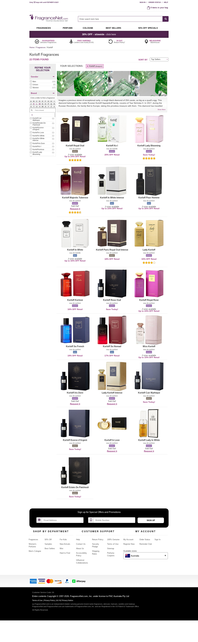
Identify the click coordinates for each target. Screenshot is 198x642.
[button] (33, 104)
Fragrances (41, 47)
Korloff (95, 66)
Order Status (154, 2)
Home (31, 47)
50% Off (48, 539)
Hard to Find (65, 553)
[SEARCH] (166, 19)
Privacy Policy (49, 600)
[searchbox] (120, 19)
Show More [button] (162, 109)
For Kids (63, 539)
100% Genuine (113, 539)
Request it (75, 209)
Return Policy (97, 539)
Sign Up (151, 520)
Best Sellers (50, 548)
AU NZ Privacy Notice (64, 600)
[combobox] (123, 19)
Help (166, 2)
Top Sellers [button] (155, 59)
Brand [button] (34, 93)
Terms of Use (112, 544)
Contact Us (81, 544)
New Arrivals (65, 544)
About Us (80, 548)
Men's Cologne (35, 551)
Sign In (143, 2)
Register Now (129, 544)
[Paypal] (67, 581)
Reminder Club (145, 544)
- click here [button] (99, 34)
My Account (128, 539)
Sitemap (110, 548)
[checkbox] (42, 81)
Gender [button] (34, 76)
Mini (61, 548)
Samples (48, 544)
